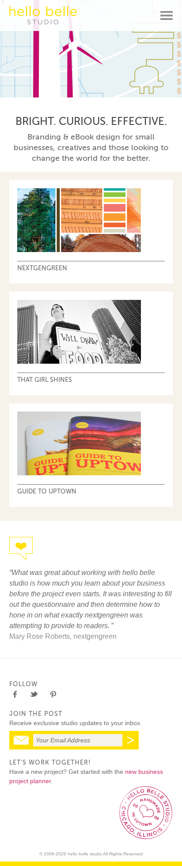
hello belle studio (43, 15)
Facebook (14, 694)
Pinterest (52, 694)
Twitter (33, 694)
